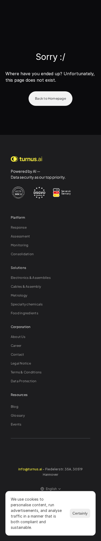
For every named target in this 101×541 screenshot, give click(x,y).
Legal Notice (21, 363)
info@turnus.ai (30, 468)
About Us (18, 337)
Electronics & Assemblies (31, 278)
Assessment (20, 236)
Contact (17, 354)
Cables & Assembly (26, 286)
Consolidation (22, 254)
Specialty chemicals (27, 304)
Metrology (19, 295)
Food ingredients (24, 313)
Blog (14, 407)
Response (19, 227)
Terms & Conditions (26, 372)
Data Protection (24, 381)
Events (16, 424)
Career (16, 346)
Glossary (18, 415)
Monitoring (19, 245)
